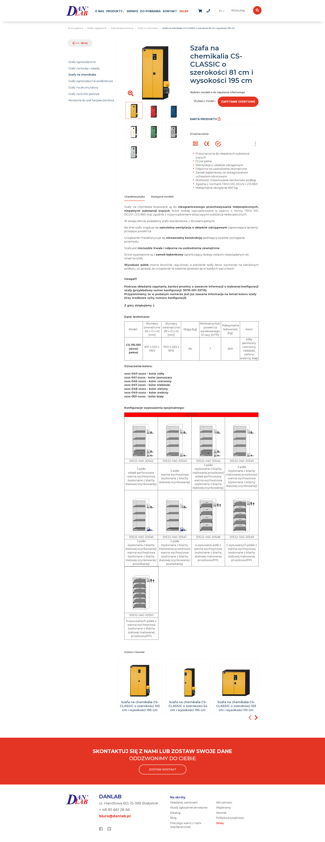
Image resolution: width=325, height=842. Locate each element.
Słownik (221, 812)
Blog (173, 818)
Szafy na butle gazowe (83, 94)
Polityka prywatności (230, 818)
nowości (216, 10)
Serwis (132, 11)
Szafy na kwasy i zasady (84, 68)
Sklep (183, 11)
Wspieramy (223, 807)
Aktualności (224, 802)
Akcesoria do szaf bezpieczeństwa (91, 100)
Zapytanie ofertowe (238, 101)
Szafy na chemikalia (82, 74)
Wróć (84, 43)
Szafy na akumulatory (83, 87)
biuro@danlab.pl (115, 816)
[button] (256, 717)
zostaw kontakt (162, 769)
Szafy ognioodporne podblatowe (90, 81)
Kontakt (170, 11)
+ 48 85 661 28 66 (114, 810)
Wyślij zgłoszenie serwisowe (189, 807)
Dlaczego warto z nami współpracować (185, 825)
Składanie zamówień (184, 802)
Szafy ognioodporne (82, 62)
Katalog (175, 812)
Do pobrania (150, 11)
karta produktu (203, 119)
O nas (99, 11)
